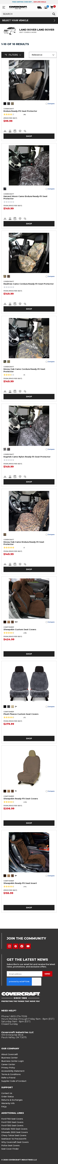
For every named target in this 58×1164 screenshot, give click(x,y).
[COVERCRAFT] (18, 7)
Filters (13, 55)
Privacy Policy (8, 1067)
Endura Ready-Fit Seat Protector (20, 111)
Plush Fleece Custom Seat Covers (21, 714)
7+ (16, 791)
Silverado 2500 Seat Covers (14, 1132)
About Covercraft (9, 1054)
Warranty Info (8, 1103)
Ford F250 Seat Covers (12, 1122)
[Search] (54, 14)
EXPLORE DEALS (40, 2)
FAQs (4, 1106)
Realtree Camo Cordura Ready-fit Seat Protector (29, 284)
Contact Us (6, 1093)
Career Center (8, 1064)
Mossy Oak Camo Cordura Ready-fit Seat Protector (24, 370)
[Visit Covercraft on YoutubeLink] (28, 946)
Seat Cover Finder (10, 1149)
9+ (16, 876)
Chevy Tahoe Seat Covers (13, 1135)
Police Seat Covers (10, 1145)
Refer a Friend (8, 1077)
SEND (47, 974)
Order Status (7, 1096)
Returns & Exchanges (12, 1100)
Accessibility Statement (12, 1071)
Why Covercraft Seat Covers (15, 1142)
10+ (16, 622)
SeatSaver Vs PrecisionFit (13, 1139)
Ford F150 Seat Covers (12, 1119)
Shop (29, 136)
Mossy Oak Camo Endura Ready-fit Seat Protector (24, 543)
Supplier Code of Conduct (13, 1081)
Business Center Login (12, 1061)
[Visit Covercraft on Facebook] (22, 946)
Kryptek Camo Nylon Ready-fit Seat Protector (27, 457)
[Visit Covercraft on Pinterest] (15, 946)
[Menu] (3, 7)
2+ (16, 707)
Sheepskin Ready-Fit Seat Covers (21, 799)
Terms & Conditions (11, 1074)
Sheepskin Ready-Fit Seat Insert (20, 883)
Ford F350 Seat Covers (12, 1125)
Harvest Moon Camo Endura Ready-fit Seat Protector (25, 197)
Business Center (9, 1058)
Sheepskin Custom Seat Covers (20, 629)
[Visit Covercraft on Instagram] (9, 946)
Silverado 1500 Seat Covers (14, 1129)
